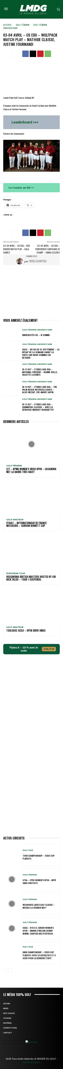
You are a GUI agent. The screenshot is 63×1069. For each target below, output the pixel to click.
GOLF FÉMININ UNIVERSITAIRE (37, 330)
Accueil (7, 24)
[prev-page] (5, 970)
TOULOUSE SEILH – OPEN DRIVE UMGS (26, 630)
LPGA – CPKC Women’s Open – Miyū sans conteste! (39, 881)
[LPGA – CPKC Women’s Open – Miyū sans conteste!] (11, 879)
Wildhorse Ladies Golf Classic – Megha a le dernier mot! (39, 906)
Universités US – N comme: (36, 335)
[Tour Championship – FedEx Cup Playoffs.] (11, 855)
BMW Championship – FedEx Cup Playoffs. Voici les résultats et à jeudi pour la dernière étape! (39, 955)
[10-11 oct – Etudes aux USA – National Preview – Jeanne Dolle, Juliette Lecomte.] (11, 369)
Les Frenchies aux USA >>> (21, 187)
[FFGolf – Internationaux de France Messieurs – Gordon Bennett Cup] (31, 498)
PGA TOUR (28, 850)
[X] (33, 54)
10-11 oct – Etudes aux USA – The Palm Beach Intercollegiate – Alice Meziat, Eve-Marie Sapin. (39, 389)
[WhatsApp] (48, 54)
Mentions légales (31, 1062)
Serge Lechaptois (37, 261)
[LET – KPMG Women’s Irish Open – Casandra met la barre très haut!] (31, 444)
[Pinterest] (40, 54)
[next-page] (10, 970)
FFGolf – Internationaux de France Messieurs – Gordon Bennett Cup (26, 524)
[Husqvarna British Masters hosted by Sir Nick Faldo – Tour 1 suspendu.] (31, 552)
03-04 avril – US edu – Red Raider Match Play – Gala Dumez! (16, 249)
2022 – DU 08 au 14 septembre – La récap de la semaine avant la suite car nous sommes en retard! (40, 353)
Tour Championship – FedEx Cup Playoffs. (39, 857)
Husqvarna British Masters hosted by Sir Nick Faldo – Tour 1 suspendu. (31, 578)
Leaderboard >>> (25, 122)
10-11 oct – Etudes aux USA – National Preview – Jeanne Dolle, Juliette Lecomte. (40, 372)
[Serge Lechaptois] (20, 261)
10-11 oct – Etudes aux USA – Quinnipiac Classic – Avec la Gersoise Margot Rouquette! (38, 407)
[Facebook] (25, 54)
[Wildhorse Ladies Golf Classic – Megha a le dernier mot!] (11, 904)
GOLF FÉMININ (22, 24)
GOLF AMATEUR (14, 520)
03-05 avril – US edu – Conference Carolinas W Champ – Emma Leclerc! (47, 249)
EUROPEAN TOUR (15, 573)
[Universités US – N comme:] (11, 333)
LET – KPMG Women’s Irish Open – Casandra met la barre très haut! (31, 470)
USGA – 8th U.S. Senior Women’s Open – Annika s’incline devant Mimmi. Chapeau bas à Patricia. (38, 930)
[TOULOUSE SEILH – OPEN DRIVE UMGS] (31, 606)
